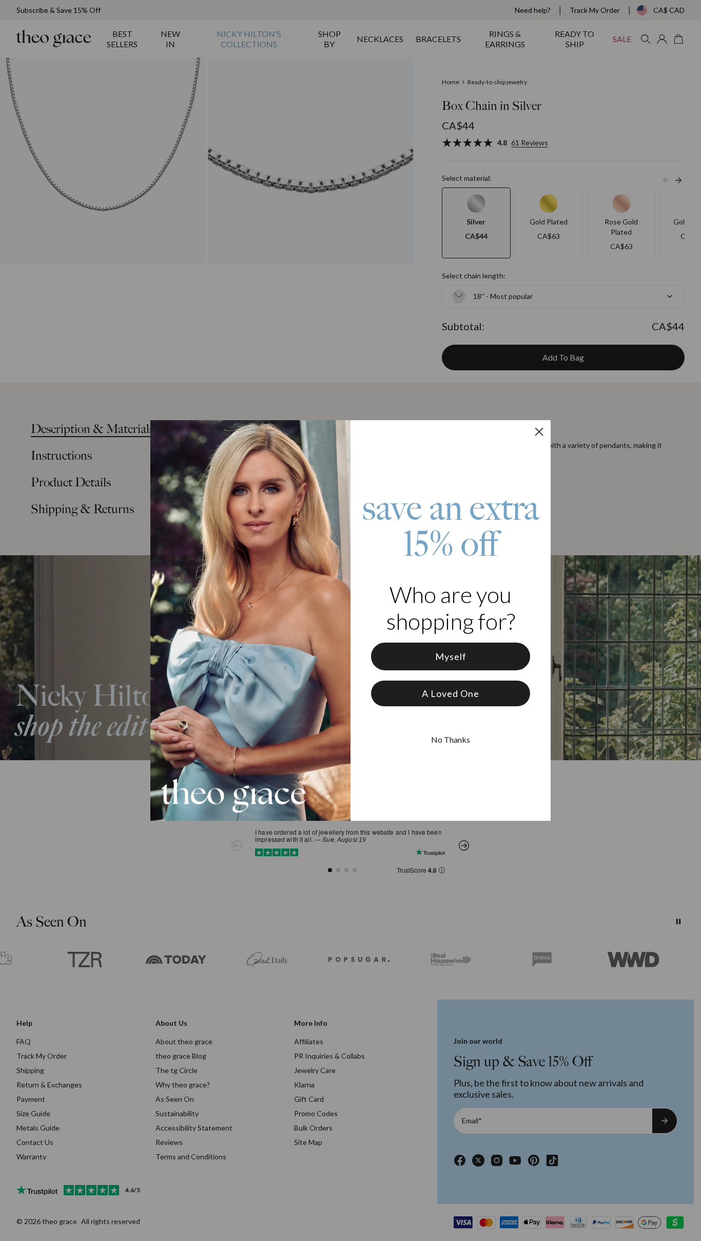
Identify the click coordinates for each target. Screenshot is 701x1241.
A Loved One (450, 693)
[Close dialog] (539, 432)
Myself (450, 656)
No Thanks (450, 739)
